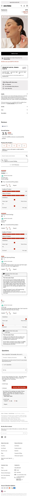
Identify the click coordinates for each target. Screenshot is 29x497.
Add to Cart (14, 53)
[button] (4, 145)
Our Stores (17, 445)
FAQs (2, 467)
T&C (20, 493)
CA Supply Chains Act (22, 494)
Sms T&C (2, 494)
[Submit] (25, 433)
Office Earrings (23, 415)
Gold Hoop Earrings (5, 421)
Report (14, 185)
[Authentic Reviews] (5, 126)
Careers (2, 455)
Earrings (16, 419)
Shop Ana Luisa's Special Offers (6, 459)
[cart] (27, 5)
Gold (19, 419)
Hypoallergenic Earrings (15, 421)
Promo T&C (23, 493)
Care (2, 109)
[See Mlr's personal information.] (4, 216)
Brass (9, 417)
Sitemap (10, 493)
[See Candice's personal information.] (6, 173)
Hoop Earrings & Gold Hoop (7, 419)
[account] (24, 5)
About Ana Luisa (4, 443)
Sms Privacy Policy (14, 494)
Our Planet (3, 448)
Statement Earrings (5, 420)
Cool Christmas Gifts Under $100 (17, 420)
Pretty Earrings (24, 421)
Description (3, 113)
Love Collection (5, 416)
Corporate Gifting (18, 453)
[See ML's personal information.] (4, 259)
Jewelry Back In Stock (13, 416)
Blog (2, 453)
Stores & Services (18, 443)
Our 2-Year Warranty (5, 475)
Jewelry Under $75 (22, 416)
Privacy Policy (15, 493)
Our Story (3, 445)
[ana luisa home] (7, 5)
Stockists (16, 450)
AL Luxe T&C (7, 494)
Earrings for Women (15, 417)
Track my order (4, 470)
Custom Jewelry (18, 448)
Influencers (3, 477)
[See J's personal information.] (3, 302)
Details (2, 106)
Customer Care (4, 465)
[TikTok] (5, 437)
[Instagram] (2, 437)
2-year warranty (11, 103)
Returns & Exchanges (5, 472)
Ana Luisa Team (8, 396)
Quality (2, 94)
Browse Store (7, 59)
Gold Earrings (4, 417)
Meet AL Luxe (4, 450)
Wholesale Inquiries (19, 455)
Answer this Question (19, 387)
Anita (4, 380)
